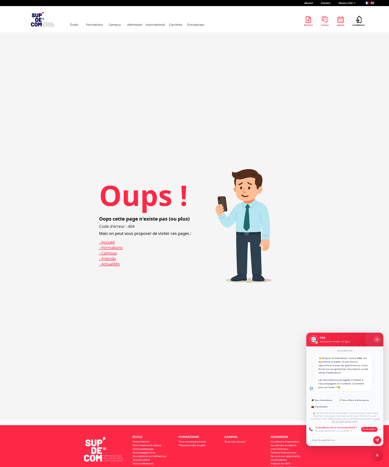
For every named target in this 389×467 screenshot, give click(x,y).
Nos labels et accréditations (149, 456)
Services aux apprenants (285, 456)
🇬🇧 (372, 3)
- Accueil (107, 242)
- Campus (108, 253)
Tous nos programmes (192, 441)
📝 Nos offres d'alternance (354, 400)
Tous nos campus (235, 441)
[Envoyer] (377, 440)
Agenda (340, 25)
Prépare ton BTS (280, 463)
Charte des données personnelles (356, 420)
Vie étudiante (278, 459)
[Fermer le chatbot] (377, 339)
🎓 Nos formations (321, 400)
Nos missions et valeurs (147, 445)
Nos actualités (141, 459)
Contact (325, 3)
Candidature (359, 25)
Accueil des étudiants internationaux (283, 447)
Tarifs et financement (283, 452)
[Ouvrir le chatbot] (377, 455)
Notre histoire (141, 441)
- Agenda (107, 258)
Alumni (308, 3)
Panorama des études (192, 445)
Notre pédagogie (143, 448)
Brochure (308, 25)
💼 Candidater (319, 406)
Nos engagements (144, 452)
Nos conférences (143, 463)
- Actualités (109, 264)
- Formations (111, 247)
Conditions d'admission (284, 441)
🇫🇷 (367, 3)
